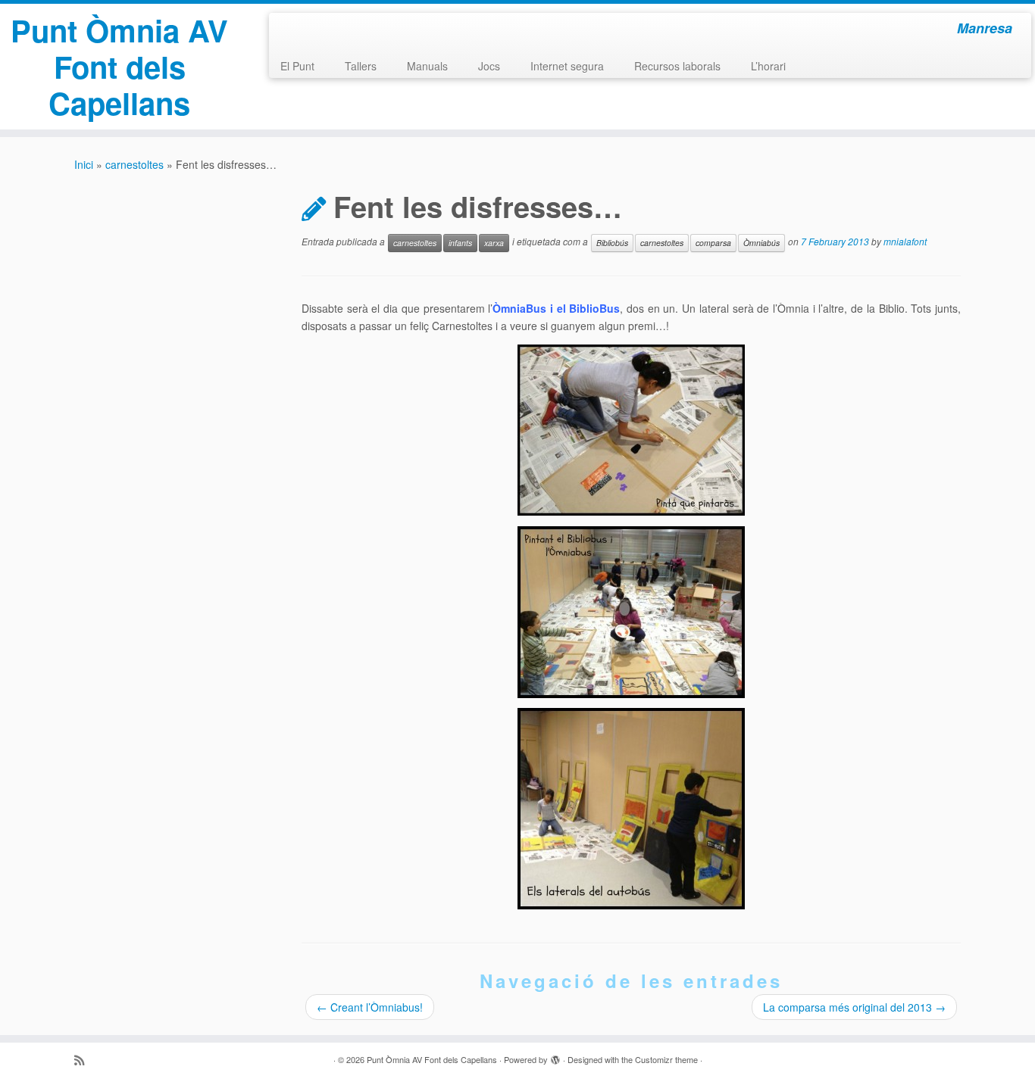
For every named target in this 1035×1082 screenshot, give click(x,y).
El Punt (297, 65)
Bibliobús (612, 242)
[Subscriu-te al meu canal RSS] (84, 1060)
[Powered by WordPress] (555, 1056)
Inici (83, 164)
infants (460, 242)
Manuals (427, 65)
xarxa (494, 242)
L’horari (768, 65)
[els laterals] (631, 808)
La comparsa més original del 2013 (854, 1007)
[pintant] (631, 430)
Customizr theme (666, 1059)
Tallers (361, 65)
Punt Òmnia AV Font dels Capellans (119, 66)
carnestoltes (134, 164)
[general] (631, 612)
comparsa (713, 242)
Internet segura (567, 65)
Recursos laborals (677, 65)
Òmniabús (761, 242)
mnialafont (905, 241)
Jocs (489, 65)
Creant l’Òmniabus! (370, 1007)
